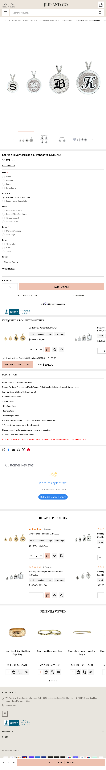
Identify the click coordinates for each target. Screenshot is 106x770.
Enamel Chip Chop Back (16, 214)
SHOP (5, 737)
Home (5, 20)
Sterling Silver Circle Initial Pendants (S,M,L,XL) (26, 358)
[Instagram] (5, 714)
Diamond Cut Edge (14, 231)
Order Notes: (8, 269)
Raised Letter (12, 221)
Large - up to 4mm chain (16, 201)
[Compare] (54, 349)
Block (8, 247)
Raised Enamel (12, 218)
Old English (11, 244)
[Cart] (101, 5)
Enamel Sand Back (14, 210)
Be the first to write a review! (53, 497)
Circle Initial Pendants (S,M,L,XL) (43, 328)
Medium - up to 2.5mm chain (18, 197)
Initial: (6, 257)
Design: (6, 206)
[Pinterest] (28, 449)
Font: (5, 240)
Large (8, 184)
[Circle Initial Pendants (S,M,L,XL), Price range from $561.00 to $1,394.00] (15, 538)
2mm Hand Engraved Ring (49, 651)
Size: (5, 172)
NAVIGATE (7, 731)
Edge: (5, 227)
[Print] (18, 449)
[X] (23, 449)
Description (9, 374)
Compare (78, 295)
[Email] (13, 449)
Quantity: (7, 280)
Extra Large (11, 188)
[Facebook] (8, 449)
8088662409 (11, 705)
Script (8, 251)
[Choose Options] (47, 349)
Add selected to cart (18, 364)
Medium (9, 180)
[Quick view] (61, 349)
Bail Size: (7, 193)
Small (8, 176)
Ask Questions (8, 165)
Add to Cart (61, 286)
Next (92, 139)
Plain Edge (10, 234)
